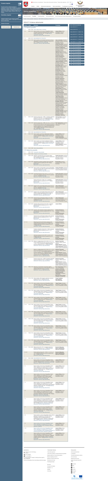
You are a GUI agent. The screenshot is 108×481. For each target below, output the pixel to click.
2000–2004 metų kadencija (75, 57)
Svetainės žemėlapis (51, 466)
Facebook (74, 463)
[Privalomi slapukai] (19, 4)
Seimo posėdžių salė (50, 16)
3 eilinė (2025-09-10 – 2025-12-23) (76, 34)
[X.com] (71, 467)
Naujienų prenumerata (75, 458)
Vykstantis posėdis (27, 16)
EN (70, 2)
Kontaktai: (26, 450)
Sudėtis (33, 6)
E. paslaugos (73, 453)
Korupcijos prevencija (51, 460)
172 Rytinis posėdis (30, 27)
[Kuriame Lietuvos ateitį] (77, 479)
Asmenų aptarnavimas (75, 451)
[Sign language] (70, 4)
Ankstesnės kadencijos (46, 6)
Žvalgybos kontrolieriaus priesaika (40, 153)
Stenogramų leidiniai (76, 16)
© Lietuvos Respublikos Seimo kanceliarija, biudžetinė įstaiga (35, 460)
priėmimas (41, 34)
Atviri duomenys (74, 456)
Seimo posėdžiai (30, 18)
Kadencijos (36, 18)
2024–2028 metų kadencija (44, 18)
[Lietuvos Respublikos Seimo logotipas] (80, 4)
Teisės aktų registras (61, 2)
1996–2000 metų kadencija (75, 59)
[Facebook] (71, 463)
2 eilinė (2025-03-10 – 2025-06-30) (76, 39)
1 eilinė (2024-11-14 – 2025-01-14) (76, 41)
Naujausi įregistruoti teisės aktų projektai (54, 455)
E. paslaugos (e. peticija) (67, 6)
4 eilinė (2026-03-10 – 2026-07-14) (76, 31)
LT (68, 2)
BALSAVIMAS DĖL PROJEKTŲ (40, 38)
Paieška (48, 469)
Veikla (38, 6)
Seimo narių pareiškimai (38, 148)
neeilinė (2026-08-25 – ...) (74, 29)
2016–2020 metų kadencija (75, 46)
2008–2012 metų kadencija (75, 52)
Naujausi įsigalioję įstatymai (52, 456)
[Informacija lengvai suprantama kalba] (72, 4)
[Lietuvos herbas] (26, 4)
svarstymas (36, 34)
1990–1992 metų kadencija (75, 64)
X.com (73, 467)
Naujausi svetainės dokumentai (53, 458)
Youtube (73, 469)
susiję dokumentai (45, 35)
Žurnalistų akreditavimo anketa (76, 455)
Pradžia (25, 18)
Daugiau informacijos (5, 23)
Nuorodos (49, 464)
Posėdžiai (34, 16)
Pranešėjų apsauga (50, 461)
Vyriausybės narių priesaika (39, 152)
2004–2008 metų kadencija (75, 54)
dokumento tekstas (38, 35)
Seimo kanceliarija (56, 6)
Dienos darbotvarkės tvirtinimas (40, 29)
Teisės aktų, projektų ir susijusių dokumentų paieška (56, 453)
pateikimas (49, 33)
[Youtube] (71, 469)
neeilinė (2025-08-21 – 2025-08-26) (76, 36)
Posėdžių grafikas (41, 16)
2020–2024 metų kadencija (75, 44)
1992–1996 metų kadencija (75, 62)
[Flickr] (71, 465)
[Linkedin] (71, 472)
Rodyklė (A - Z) (50, 467)
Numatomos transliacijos (38, 2)
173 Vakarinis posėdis (30, 150)
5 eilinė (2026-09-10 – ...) (74, 26)
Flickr (73, 465)
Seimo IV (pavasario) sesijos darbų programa (63, 16)
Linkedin (73, 472)
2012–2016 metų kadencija (75, 49)
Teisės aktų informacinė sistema (50, 2)
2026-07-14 (51, 18)
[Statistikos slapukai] (19, 15)
